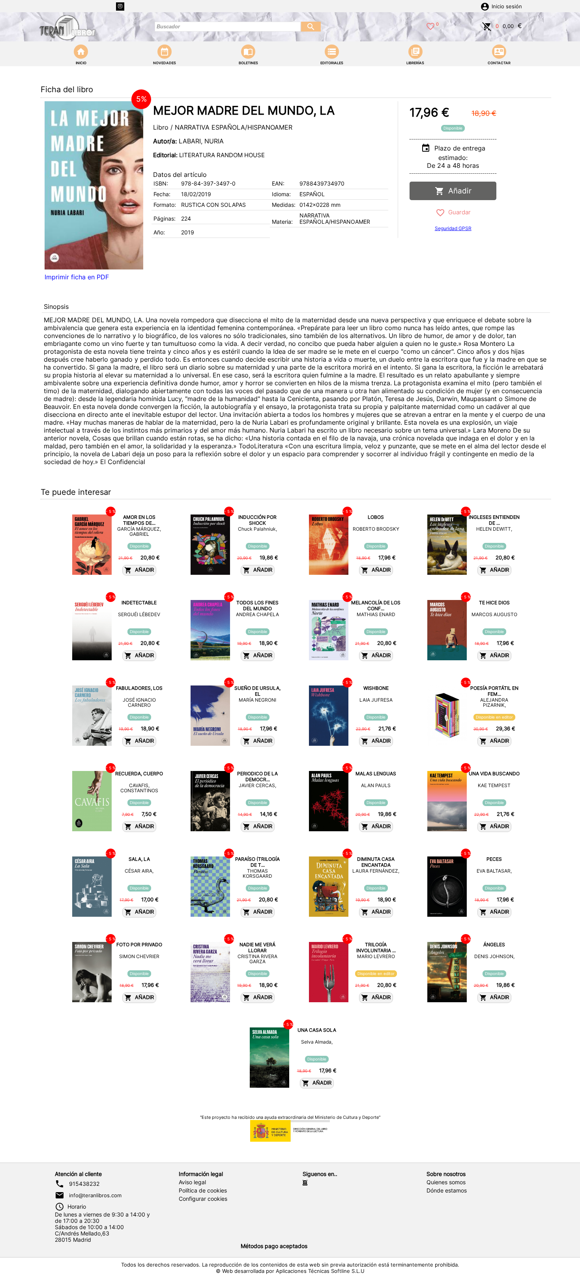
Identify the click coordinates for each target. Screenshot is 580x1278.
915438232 (84, 1184)
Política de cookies (203, 1190)
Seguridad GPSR (453, 228)
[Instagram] (120, 6)
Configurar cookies (203, 1199)
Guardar (458, 212)
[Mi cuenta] (485, 6)
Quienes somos (446, 1182)
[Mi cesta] (487, 26)
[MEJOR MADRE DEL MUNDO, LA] (94, 185)
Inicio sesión (507, 6)
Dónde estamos (447, 1190)
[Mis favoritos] (430, 26)
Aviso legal (192, 1182)
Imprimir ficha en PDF (77, 277)
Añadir (457, 190)
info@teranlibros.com (95, 1195)
